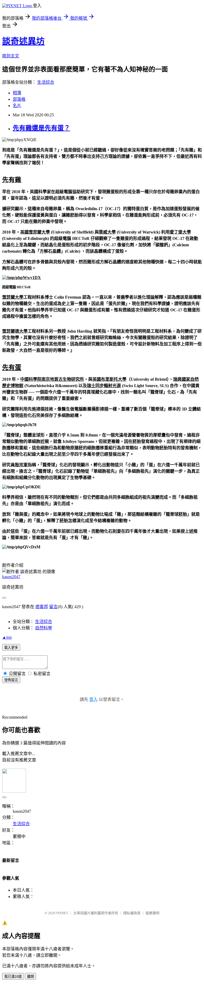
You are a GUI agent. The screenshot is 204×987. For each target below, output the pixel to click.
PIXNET (62, 913)
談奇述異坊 (23, 41)
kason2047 (11, 576)
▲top (7, 637)
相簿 (17, 93)
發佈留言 (11, 680)
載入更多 (11, 648)
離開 (30, 976)
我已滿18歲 (13, 976)
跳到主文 (10, 56)
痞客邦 (41, 606)
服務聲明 (152, 913)
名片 (17, 105)
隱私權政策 (132, 913)
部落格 (19, 99)
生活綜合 (45, 82)
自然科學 (43, 628)
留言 (53, 606)
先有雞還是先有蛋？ (41, 128)
